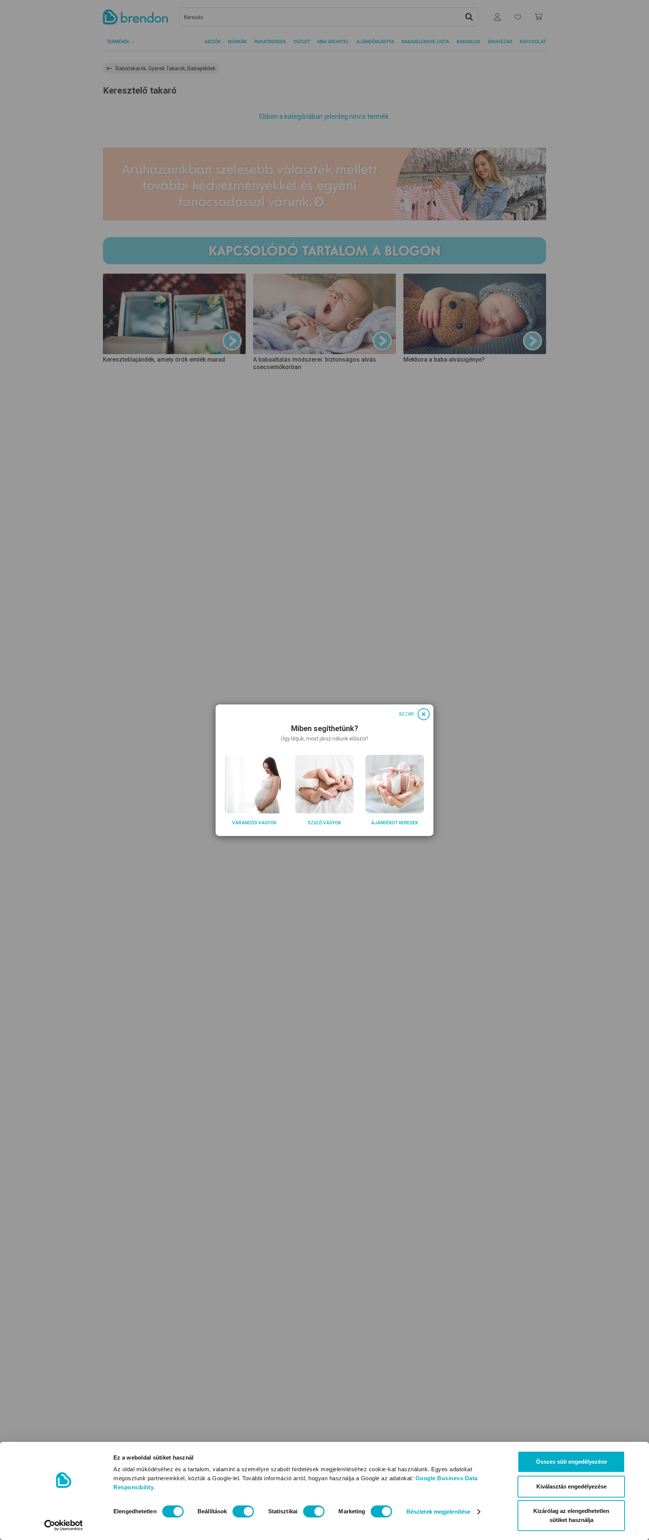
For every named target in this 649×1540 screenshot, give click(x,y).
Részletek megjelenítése (438, 1511)
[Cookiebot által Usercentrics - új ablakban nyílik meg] (64, 1525)
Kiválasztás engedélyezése (571, 1486)
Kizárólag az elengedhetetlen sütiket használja (571, 1515)
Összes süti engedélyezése (571, 1461)
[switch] (243, 1511)
